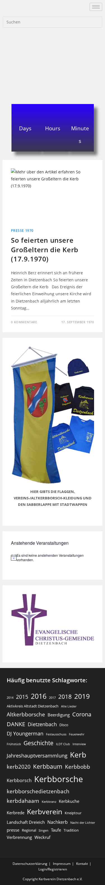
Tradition (71, 830)
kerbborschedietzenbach (38, 791)
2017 (52, 698)
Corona (81, 714)
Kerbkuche (69, 801)
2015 (22, 696)
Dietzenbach (42, 724)
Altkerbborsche (26, 714)
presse (13, 830)
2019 (82, 696)
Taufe (56, 830)
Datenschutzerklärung (30, 863)
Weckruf (42, 837)
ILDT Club (63, 744)
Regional (29, 830)
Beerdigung (59, 715)
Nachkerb (57, 822)
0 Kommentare (24, 322)
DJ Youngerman (25, 733)
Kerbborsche (58, 779)
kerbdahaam (23, 800)
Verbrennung (19, 837)
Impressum (62, 863)
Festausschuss (56, 734)
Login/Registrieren (52, 869)
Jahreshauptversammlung (37, 755)
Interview (79, 744)
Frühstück (14, 744)
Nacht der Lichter (82, 823)
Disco (63, 724)
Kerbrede (15, 812)
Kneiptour (73, 812)
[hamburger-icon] (96, 7)
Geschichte (38, 743)
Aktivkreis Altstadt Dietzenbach (33, 706)
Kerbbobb (77, 766)
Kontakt (82, 863)
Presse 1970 (22, 230)
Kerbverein (44, 811)
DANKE (16, 724)
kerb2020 (19, 766)
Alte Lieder (68, 706)
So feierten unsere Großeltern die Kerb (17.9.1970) (44, 249)
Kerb (78, 755)
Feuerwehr (76, 734)
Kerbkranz (49, 802)
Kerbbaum (47, 766)
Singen (43, 830)
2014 (10, 698)
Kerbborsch (19, 780)
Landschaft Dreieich (26, 822)
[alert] (52, 557)
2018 (65, 696)
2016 (38, 696)
